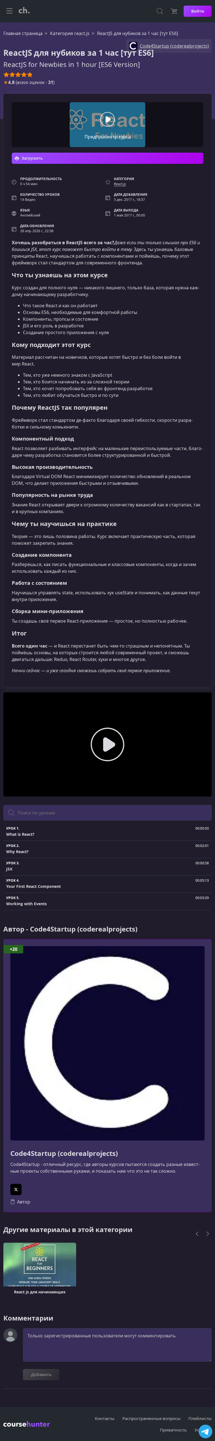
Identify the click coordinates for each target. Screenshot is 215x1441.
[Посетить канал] (205, 1431)
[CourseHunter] (24, 11)
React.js (120, 183)
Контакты (104, 1418)
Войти (197, 11)
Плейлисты (200, 1418)
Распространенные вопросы (151, 1418)
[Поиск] (159, 11)
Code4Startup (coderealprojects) (64, 1153)
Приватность (173, 1430)
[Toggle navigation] (9, 11)
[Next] (208, 1234)
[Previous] (197, 1234)
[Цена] (173, 11)
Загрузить (31, 158)
